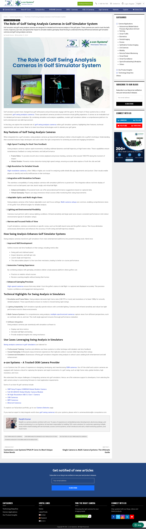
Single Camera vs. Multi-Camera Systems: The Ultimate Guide (86, 451)
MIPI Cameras (12, 400)
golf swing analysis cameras (23, 115)
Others (18, 20)
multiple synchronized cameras (62, 314)
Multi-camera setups (69, 202)
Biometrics (123, 36)
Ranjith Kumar (9, 35)
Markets (116, 9)
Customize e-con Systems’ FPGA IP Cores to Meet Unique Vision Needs (28, 451)
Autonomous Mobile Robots (128, 26)
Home (41, 509)
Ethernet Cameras (14, 403)
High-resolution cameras (17, 171)
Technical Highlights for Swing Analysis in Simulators (21, 439)
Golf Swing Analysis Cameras (13, 436)
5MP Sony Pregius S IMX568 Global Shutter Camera (26, 389)
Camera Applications (9, 20)
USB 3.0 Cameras (88, 9)
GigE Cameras (103, 9)
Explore (125, 9)
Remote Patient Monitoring (128, 53)
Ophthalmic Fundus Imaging (128, 45)
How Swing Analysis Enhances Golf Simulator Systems (41, 436)
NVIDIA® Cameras (55, 9)
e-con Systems (72, 527)
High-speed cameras (15, 286)
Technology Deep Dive (126, 73)
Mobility (122, 50)
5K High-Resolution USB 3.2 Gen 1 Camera (23, 395)
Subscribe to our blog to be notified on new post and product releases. (73, 475)
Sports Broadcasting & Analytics (130, 61)
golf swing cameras (47, 412)
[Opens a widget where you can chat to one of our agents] (138, 525)
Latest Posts (43, 512)
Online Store (139, 9)
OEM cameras (71, 367)
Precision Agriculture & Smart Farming (129, 30)
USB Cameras (12, 397)
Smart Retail (123, 56)
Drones (121, 42)
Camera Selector (10, 9)
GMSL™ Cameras (72, 9)
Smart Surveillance (125, 59)
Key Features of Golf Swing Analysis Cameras (73, 436)
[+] (117, 70)
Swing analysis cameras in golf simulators (20, 345)
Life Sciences (123, 48)
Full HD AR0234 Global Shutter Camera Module (25, 392)
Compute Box (40, 9)
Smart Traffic (123, 34)
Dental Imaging (124, 39)
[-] (117, 24)
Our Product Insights (125, 70)
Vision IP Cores (26, 9)
